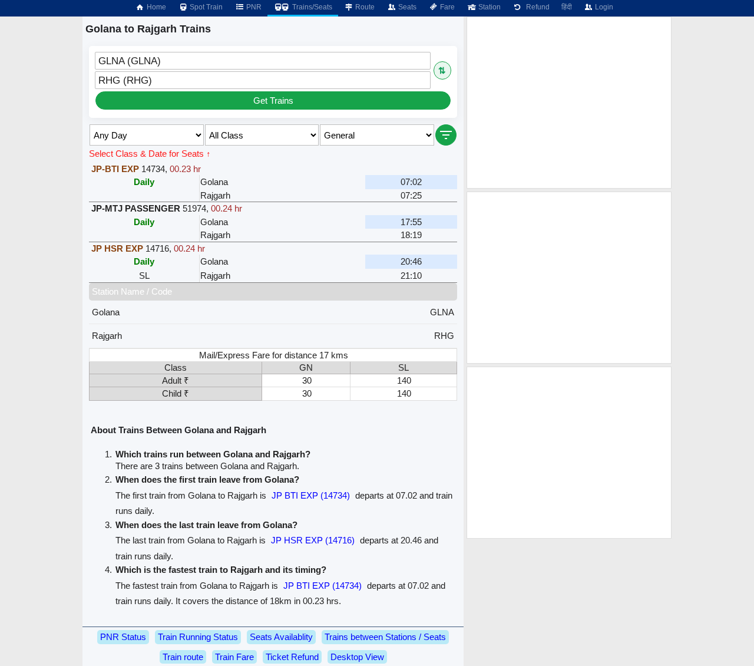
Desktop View (357, 657)
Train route (183, 657)
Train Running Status (198, 637)
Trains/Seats (311, 7)
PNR (253, 7)
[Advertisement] (569, 102)
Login (603, 7)
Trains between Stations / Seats (385, 637)
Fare (446, 7)
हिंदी (566, 7)
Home (155, 7)
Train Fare (234, 657)
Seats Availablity (281, 637)
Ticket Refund (292, 657)
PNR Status (123, 637)
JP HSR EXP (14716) (313, 540)
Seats (406, 7)
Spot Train (205, 7)
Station (489, 7)
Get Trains (273, 100)
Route (364, 7)
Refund (536, 7)
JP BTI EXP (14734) (311, 495)
